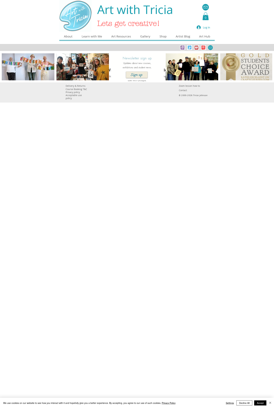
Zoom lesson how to (189, 85)
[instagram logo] (182, 47)
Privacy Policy (169, 403)
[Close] (270, 402)
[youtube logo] (196, 47)
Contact (183, 90)
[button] (205, 16)
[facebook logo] (189, 47)
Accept (260, 403)
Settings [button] (230, 403)
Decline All (244, 403)
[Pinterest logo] (203, 47)
